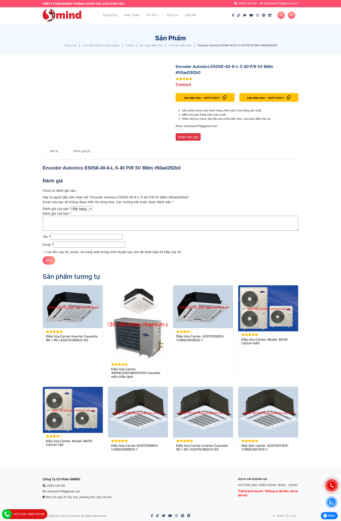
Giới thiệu (131, 15)
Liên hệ (190, 15)
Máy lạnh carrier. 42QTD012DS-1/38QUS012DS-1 (265, 447)
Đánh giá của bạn (57, 209)
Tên (47, 237)
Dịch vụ (172, 15)
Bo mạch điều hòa (151, 45)
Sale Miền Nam (256, 97)
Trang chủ (109, 15)
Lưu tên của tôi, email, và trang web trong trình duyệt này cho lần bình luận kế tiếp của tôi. (114, 252)
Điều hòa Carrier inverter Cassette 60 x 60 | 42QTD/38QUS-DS (202, 447)
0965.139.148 (248, 3)
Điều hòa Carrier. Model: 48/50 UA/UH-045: (264, 341)
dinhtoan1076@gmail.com (281, 3)
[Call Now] (7, 514)
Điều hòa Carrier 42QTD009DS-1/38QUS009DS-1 (135, 447)
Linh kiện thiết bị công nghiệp (101, 45)
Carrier (130, 45)
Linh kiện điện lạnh (180, 45)
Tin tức (151, 15)
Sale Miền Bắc (192, 97)
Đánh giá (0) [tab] (81, 151)
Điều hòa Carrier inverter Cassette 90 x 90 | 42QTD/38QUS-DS (71, 338)
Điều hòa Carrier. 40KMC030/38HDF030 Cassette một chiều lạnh (135, 373)
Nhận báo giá (188, 137)
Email (48, 245)
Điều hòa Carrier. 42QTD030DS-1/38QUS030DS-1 (200, 338)
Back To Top (286, 516)
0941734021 (212, 97)
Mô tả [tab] (54, 151)
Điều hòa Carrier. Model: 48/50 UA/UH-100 (69, 443)
